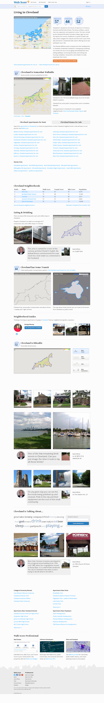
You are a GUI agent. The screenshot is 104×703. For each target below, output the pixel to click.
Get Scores (33, 2)
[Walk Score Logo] (21, 2)
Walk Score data (74, 654)
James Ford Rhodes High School (23, 619)
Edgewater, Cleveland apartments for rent (26, 142)
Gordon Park (57, 604)
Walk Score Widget (31, 659)
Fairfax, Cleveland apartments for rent (25, 145)
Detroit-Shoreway (27, 201)
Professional (29, 672)
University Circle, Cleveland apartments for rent (67, 150)
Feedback (16, 685)
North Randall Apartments (52, 165)
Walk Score (17, 672)
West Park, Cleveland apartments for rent (65, 156)
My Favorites (42, 2)
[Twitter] (15, 675)
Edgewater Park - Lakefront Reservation (65, 598)
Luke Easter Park (58, 601)
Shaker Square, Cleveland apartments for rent (67, 145)
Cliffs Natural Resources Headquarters (65, 624)
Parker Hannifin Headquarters (62, 616)
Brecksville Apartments (39, 168)
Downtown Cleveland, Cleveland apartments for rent (30, 140)
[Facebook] (17, 675)
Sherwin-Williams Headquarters (62, 619)
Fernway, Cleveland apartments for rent (26, 148)
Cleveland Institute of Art (21, 596)
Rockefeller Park (58, 593)
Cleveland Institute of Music (22, 598)
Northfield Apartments (36, 165)
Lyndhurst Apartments (36, 171)
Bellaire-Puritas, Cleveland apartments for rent (28, 132)
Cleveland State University (22, 601)
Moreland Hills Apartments (69, 165)
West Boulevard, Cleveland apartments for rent (67, 153)
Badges (27, 685)
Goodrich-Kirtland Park (29, 199)
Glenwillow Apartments (21, 165)
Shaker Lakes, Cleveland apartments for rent (66, 142)
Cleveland (27, 116)
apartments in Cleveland (27, 126)
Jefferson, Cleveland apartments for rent (26, 153)
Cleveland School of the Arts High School (26, 613)
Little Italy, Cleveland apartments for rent (65, 132)
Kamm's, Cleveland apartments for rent (26, 156)
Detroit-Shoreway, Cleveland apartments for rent (29, 137)
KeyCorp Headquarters (60, 621)
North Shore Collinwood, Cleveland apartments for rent (70, 134)
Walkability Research (30, 683)
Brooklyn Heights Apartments (56, 168)
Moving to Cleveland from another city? (78, 205)
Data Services (28, 679)
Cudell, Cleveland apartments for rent (25, 134)
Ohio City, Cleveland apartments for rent (65, 137)
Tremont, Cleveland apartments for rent (65, 148)
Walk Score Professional (26, 635)
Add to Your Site (52, 2)
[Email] (20, 675)
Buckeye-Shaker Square (76, 111)
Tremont (55, 113)
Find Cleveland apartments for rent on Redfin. (62, 270)
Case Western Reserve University (24, 593)
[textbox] (30, 6)
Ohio (23, 116)
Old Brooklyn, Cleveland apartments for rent (66, 140)
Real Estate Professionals (31, 681)
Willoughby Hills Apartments (22, 168)
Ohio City (66, 111)
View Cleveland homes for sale (48, 64)
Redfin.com (24, 128)
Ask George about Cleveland (33, 327)
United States (17, 116)
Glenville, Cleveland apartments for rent (26, 150)
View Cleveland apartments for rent (25, 64)
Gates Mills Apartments (74, 168)
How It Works (17, 679)
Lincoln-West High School (21, 621)
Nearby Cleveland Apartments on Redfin (65, 61)
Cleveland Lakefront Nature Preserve (64, 596)
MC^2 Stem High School (21, 624)
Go (46, 6)
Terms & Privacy (17, 683)
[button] (15, 6)
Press (15, 681)
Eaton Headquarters (59, 613)
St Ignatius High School (21, 616)
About (15, 677)
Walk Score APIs (50, 659)
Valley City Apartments (21, 171)
